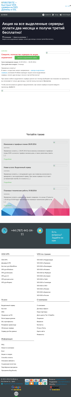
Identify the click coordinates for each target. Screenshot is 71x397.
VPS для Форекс (6, 282)
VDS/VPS (4, 260)
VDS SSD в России (43, 295)
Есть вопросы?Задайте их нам (57, 236)
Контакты (40, 325)
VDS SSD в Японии (43, 289)
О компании (41, 305)
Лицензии (40, 318)
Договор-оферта (42, 308)
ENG (69, 6)
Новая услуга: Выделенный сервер (17, 167)
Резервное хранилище (8, 325)
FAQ (2, 344)
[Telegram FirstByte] (2, 384)
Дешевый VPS (6, 263)
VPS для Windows (7, 269)
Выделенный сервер (8, 305)
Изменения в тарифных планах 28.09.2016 (20, 144)
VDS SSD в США (42, 279)
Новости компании (7, 348)
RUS (66, 6)
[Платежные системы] (36, 382)
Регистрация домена (8, 318)
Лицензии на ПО (6, 315)
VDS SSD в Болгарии (43, 276)
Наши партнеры (42, 312)
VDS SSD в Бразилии (43, 292)
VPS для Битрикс (7, 272)
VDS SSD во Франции (44, 272)
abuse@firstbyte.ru (61, 384)
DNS (2, 312)
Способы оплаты (7, 357)
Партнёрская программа (9, 367)
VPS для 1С (5, 276)
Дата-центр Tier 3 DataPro (45, 315)
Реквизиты (40, 334)
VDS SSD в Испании (43, 269)
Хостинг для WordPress (9, 266)
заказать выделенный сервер (27, 57)
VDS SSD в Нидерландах (45, 260)
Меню (5, 15)
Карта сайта (41, 331)
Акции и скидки (6, 354)
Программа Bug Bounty (9, 370)
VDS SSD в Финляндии (44, 266)
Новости (48, 14)
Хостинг (4, 308)
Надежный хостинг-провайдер (13, 383)
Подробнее (7, 159)
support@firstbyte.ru (64, 381)
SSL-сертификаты (7, 321)
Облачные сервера (7, 328)
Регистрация (66, 14)
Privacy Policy (41, 328)
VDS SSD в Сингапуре (44, 282)
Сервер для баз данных (9, 331)
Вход (56, 14)
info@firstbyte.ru (61, 379)
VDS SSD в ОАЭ (42, 285)
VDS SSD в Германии (43, 263)
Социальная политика (8, 364)
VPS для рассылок (7, 279)
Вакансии (40, 321)
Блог (3, 351)
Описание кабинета (7, 361)
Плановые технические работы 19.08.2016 (20, 191)
